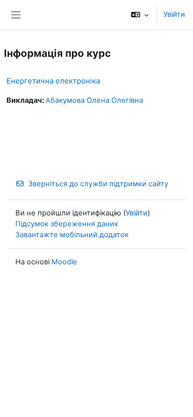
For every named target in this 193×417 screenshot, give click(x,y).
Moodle (64, 261)
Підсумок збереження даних (66, 223)
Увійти (174, 14)
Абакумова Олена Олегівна (94, 100)
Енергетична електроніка (53, 80)
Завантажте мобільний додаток (72, 234)
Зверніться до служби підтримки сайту (98, 183)
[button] (140, 15)
